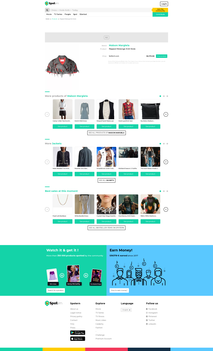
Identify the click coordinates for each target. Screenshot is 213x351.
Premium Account (104, 339)
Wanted (83, 14)
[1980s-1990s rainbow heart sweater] (150, 204)
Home (47, 19)
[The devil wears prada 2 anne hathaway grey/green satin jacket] (150, 157)
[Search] (47, 10)
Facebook (152, 309)
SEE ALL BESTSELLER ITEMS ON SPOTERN (106, 228)
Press (72, 328)
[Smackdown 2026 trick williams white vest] (106, 157)
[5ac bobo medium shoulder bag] (150, 109)
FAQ (72, 324)
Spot (75, 14)
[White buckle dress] (84, 204)
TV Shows (100, 316)
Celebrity (100, 324)
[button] (160, 96)
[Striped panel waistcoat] (106, 109)
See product (62, 126)
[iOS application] (77, 339)
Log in (164, 4)
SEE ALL (106, 180)
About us (74, 309)
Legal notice (75, 313)
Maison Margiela (119, 45)
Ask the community (160, 10)
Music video (101, 320)
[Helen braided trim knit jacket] (62, 157)
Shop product (161, 56)
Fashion (99, 328)
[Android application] (77, 333)
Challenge (100, 335)
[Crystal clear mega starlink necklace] (106, 204)
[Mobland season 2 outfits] (128, 157)
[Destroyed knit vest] (128, 109)
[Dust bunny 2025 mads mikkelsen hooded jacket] (128, 204)
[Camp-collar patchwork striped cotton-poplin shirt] (62, 109)
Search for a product (56, 290)
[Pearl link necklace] (62, 204)
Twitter (151, 320)
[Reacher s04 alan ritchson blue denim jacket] (84, 157)
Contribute (160, 14)
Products (54, 19)
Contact (73, 320)
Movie (49, 14)
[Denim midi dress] (84, 109)
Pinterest (152, 316)
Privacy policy (76, 316)
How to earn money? (119, 290)
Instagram (153, 313)
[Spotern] (52, 4)
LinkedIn (152, 324)
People (68, 14)
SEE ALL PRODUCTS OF (106, 133)
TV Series (58, 14)
